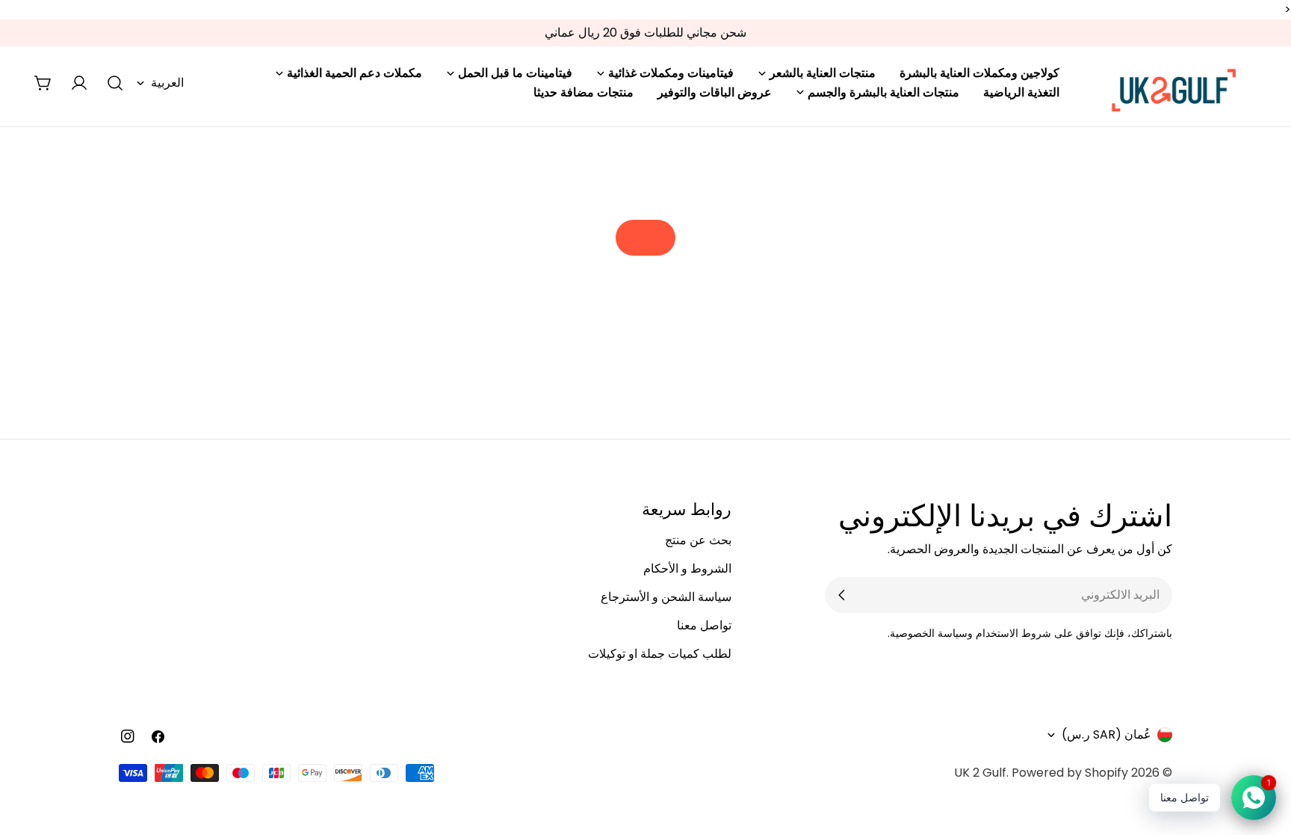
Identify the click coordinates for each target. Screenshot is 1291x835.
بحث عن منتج (698, 540)
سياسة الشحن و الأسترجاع (666, 597)
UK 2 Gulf (980, 772)
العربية (167, 82)
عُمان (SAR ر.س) (1106, 734)
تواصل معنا (704, 625)
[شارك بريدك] (842, 595)
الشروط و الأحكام (687, 568)
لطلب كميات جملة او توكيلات (659, 653)
